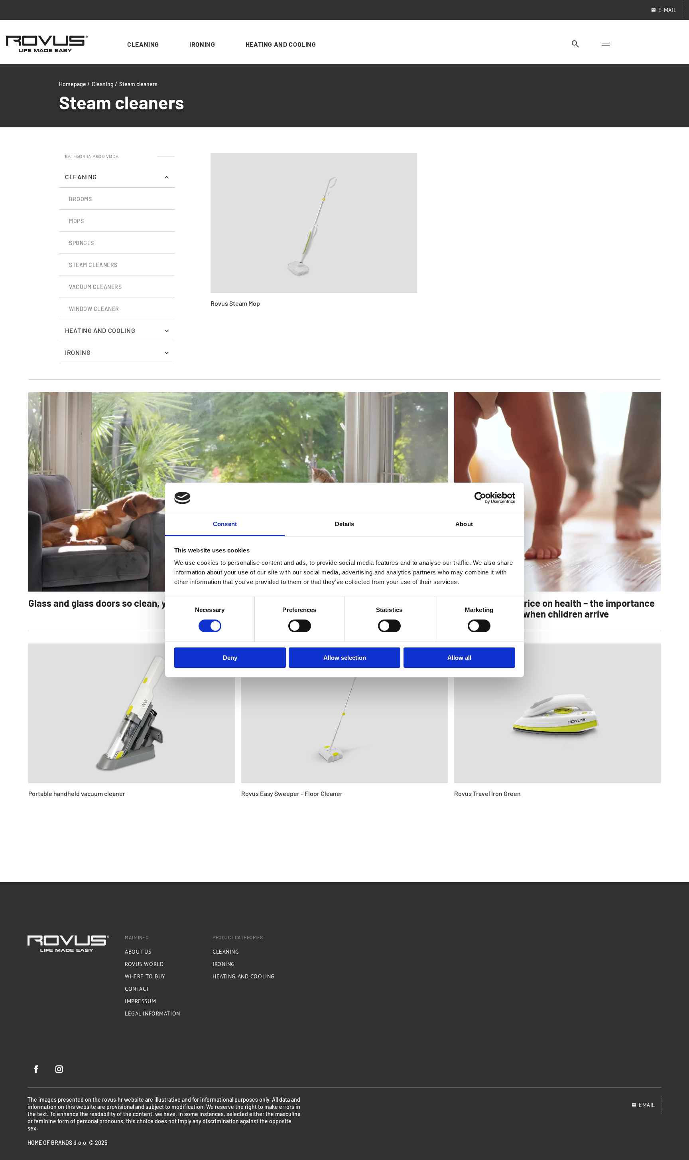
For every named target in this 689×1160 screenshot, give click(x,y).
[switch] (299, 626)
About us (138, 951)
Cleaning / (104, 83)
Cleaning (226, 951)
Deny (230, 658)
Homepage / (74, 83)
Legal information (152, 1013)
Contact (137, 988)
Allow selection (344, 658)
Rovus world (144, 964)
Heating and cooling (244, 976)
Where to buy (145, 976)
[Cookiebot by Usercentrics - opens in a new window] (480, 498)
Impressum (140, 1001)
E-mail (667, 10)
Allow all (459, 658)
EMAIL (647, 1105)
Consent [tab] (225, 524)
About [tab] (464, 524)
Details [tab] (344, 524)
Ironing (224, 964)
